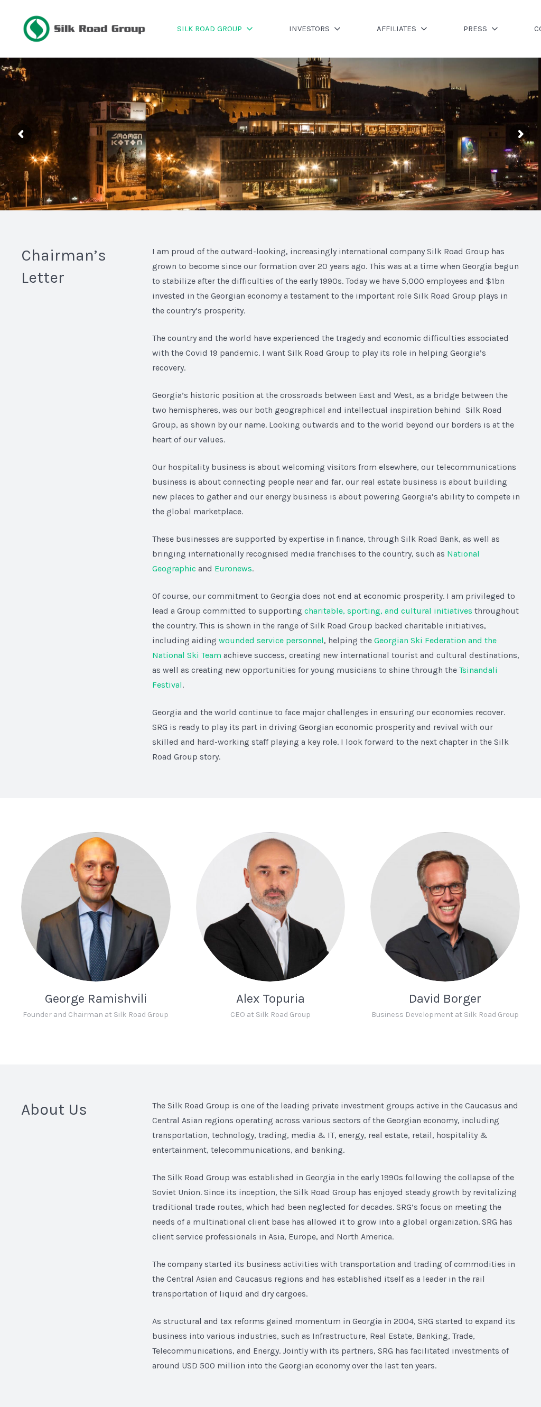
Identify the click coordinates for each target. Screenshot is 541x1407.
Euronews (233, 568)
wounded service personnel (271, 640)
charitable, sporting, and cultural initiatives (388, 611)
